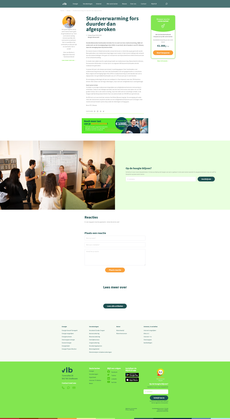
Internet (98, 4)
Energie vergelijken (68, 333)
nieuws (68, 10)
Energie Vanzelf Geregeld (69, 330)
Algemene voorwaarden (131, 408)
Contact (143, 4)
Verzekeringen (87, 4)
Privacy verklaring (129, 410)
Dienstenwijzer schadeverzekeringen (100, 352)
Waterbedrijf (120, 330)
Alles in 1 (146, 333)
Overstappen (148, 340)
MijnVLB (154, 4)
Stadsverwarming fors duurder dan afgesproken (87, 10)
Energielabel (66, 346)
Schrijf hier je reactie (90, 250)
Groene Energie (66, 343)
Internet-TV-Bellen (95, 380)
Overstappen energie (68, 340)
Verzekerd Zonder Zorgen (97, 330)
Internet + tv (148, 337)
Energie (75, 4)
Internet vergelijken (150, 330)
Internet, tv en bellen (150, 326)
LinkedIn (114, 379)
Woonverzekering (94, 337)
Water (118, 326)
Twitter (113, 375)
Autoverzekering (94, 333)
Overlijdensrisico (94, 340)
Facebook (114, 372)
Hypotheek (92, 377)
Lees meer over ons (68, 60)
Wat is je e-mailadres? (90, 243)
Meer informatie (162, 61)
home (62, 10)
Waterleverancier (121, 333)
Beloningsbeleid (94, 349)
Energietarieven (67, 337)
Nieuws (124, 4)
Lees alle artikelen (115, 306)
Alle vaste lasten (112, 4)
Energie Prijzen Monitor (69, 349)
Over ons (133, 4)
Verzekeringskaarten (95, 346)
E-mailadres (129, 177)
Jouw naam (88, 236)
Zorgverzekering (94, 343)
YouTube (114, 382)
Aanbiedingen (148, 343)
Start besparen (163, 52)
